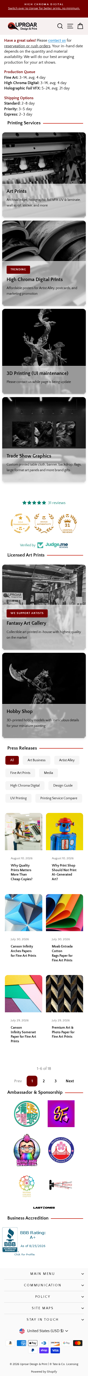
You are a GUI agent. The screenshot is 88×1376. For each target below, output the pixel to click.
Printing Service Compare (58, 798)
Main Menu (42, 1274)
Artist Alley (67, 760)
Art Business (36, 760)
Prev (18, 1081)
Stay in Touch (43, 1320)
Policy (43, 1297)
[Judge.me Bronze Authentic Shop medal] (44, 523)
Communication (42, 1285)
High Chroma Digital (25, 786)
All (12, 760)
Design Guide (63, 786)
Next (70, 1081)
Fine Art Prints (20, 773)
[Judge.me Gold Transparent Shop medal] (20, 523)
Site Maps (43, 1308)
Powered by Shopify (44, 1371)
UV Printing (18, 798)
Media (48, 773)
